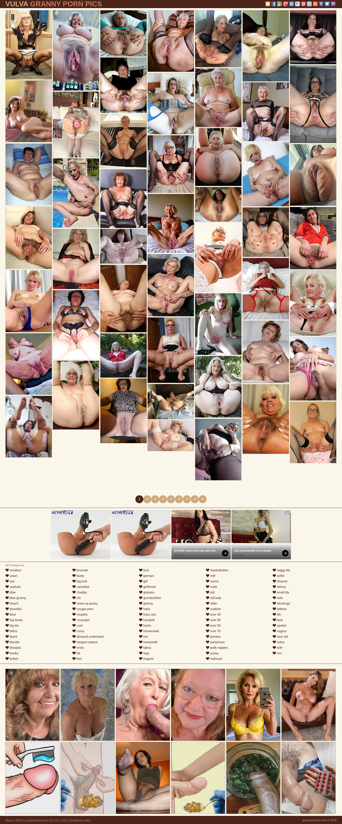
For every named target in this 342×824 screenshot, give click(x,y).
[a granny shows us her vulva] (313, 175)
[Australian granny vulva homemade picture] (76, 259)
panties (214, 636)
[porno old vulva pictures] (170, 350)
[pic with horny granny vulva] (123, 298)
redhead (215, 658)
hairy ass (149, 614)
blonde (14, 642)
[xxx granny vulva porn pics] (28, 301)
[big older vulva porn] (76, 193)
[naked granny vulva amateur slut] (76, 325)
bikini (13, 631)
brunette (82, 570)
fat (78, 653)
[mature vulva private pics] (28, 174)
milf (212, 575)
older (213, 603)
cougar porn (84, 609)
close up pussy (87, 603)
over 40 (215, 614)
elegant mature (87, 642)
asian (13, 575)
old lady (215, 598)
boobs (13, 653)
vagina (281, 631)
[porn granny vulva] (265, 419)
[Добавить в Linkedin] (291, 4)
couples (82, 614)
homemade (150, 631)
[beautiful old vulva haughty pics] (265, 111)
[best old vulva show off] (76, 395)
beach (13, 603)
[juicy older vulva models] (265, 174)
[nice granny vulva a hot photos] (265, 232)
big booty (16, 620)
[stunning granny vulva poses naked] (123, 141)
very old (282, 636)
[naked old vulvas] (218, 157)
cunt (79, 625)
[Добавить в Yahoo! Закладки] (333, 4)
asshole (15, 587)
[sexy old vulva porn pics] (28, 427)
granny (147, 603)
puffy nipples (218, 647)
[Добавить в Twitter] (327, 4)
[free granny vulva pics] (218, 387)
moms (214, 581)
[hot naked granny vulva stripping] (218, 38)
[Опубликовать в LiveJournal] (297, 4)
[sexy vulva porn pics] (313, 303)
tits (278, 614)
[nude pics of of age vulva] (313, 369)
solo (279, 598)
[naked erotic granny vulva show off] (28, 364)
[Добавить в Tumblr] (321, 4)
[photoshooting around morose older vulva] (123, 85)
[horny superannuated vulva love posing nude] (313, 238)
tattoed (281, 609)
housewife (150, 642)
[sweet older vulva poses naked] (123, 33)
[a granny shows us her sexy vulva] (28, 45)
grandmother (151, 598)
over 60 (215, 625)
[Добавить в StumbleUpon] (315, 4)
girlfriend (149, 587)
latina (146, 647)
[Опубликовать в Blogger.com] (267, 4)
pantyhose (217, 642)
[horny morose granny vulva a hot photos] (265, 46)
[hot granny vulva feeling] (170, 103)
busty (80, 575)
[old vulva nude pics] (170, 164)
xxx (279, 653)
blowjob (15, 647)
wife (279, 647)
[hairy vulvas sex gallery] (218, 324)
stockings (283, 603)
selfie (280, 575)
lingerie (148, 658)
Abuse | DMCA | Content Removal (26, 820)
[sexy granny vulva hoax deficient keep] (265, 289)
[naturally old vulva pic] (76, 124)
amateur (15, 570)
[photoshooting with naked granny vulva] (313, 104)
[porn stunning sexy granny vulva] (313, 432)
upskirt (281, 625)
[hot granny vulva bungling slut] (170, 41)
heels (146, 625)
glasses (148, 592)
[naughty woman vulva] (265, 351)
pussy (213, 653)
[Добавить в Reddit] (309, 4)
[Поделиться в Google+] (285, 4)
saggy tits (283, 570)
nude (213, 587)
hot (145, 636)
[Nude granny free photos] (218, 257)
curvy (80, 631)
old (212, 592)
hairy (146, 609)
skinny (281, 587)
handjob (148, 620)
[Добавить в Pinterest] (303, 4)
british (13, 658)
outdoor (215, 609)
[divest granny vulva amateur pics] (170, 223)
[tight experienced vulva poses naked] (313, 37)
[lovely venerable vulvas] (218, 97)
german (148, 575)
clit (78, 598)
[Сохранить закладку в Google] (279, 4)
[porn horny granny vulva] (170, 285)
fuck (145, 570)
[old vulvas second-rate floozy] (76, 50)
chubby (81, 592)
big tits (14, 625)
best (12, 614)
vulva (280, 642)
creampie (83, 620)
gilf (144, 581)
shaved (281, 581)
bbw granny (17, 598)
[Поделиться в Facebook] (273, 4)
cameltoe (82, 587)
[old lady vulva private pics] (123, 410)
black (13, 636)
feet (79, 658)
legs (145, 653)
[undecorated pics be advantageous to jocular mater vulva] (28, 237)
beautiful (15, 609)
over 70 (215, 631)
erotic (80, 647)
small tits (282, 592)
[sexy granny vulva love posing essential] (123, 198)
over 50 (215, 620)
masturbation (218, 570)
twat (279, 620)
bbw (12, 592)
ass (12, 581)
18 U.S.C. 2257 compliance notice (69, 820)
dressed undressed (90, 636)
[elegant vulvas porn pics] (218, 449)
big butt (81, 581)
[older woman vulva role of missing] (170, 435)
